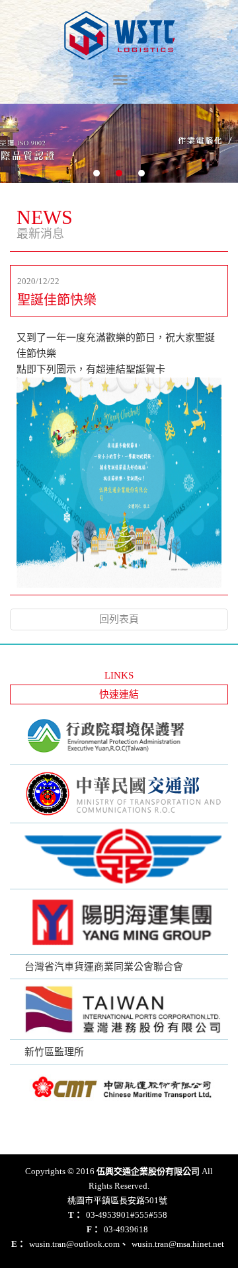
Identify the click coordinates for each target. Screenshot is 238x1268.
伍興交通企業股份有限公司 (119, 34)
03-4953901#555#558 (117, 1215)
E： (18, 1244)
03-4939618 (117, 1229)
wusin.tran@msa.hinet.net (172, 1244)
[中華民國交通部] (119, 794)
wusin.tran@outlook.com (65, 1244)
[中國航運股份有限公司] (119, 1086)
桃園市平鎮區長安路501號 (117, 1200)
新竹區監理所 (54, 1052)
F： (93, 1229)
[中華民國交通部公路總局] (119, 856)
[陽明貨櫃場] (119, 921)
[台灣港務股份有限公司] (119, 1009)
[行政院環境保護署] (119, 738)
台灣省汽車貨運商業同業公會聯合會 (103, 966)
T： (75, 1215)
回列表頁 (119, 619)
